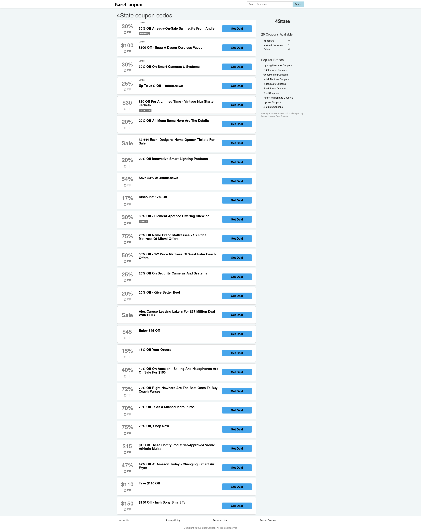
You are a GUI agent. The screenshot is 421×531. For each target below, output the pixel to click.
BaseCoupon (128, 4)
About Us (124, 520)
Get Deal (237, 28)
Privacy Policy (173, 520)
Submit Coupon (268, 520)
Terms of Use (220, 520)
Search (298, 4)
